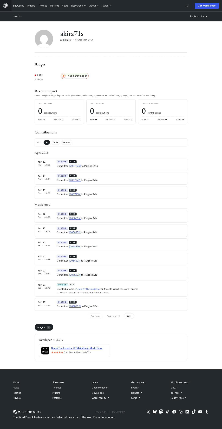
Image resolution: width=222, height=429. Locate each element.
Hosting (17, 392)
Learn (95, 382)
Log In (204, 16)
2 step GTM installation (87, 289)
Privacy (17, 397)
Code (55, 142)
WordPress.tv (100, 397)
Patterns (57, 397)
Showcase (58, 382)
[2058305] (75, 306)
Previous (95, 316)
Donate (136, 392)
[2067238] (75, 194)
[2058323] (74, 260)
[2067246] (75, 166)
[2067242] (75, 180)
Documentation (100, 387)
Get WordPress (207, 5)
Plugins (43, 327)
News (16, 387)
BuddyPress (178, 397)
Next (128, 316)
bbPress (176, 392)
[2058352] (75, 232)
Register (194, 16)
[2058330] (75, 246)
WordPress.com (180, 382)
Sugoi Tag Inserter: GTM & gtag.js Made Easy (76, 348)
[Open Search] (186, 5)
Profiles (17, 16)
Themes (56, 387)
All (47, 142)
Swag (135, 397)
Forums (66, 142)
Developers (98, 392)
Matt (174, 387)
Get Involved (138, 382)
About (16, 382)
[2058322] (74, 274)
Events (135, 387)
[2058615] (75, 218)
